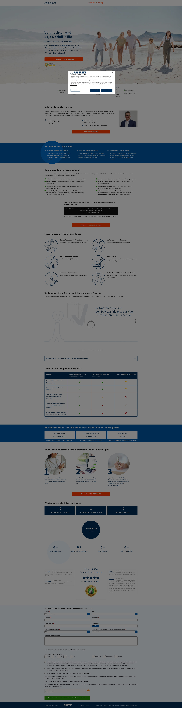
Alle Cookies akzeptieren (107, 90)
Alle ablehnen (95, 90)
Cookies (75, 90)
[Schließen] (112, 72)
